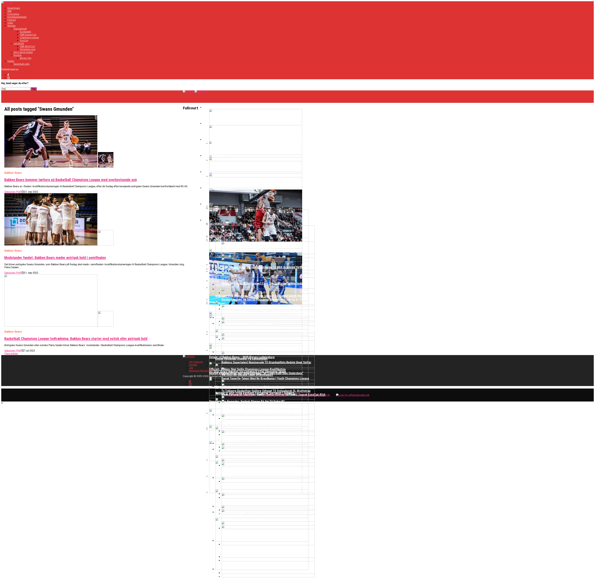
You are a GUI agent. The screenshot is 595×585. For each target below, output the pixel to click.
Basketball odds (21, 64)
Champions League (29, 37)
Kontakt (193, 364)
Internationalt (20, 28)
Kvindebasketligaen (17, 16)
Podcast (11, 19)
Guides (10, 61)
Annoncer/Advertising (201, 370)
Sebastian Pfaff (13, 191)
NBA (9, 11)
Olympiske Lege (27, 49)
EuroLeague (13, 14)
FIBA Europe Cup (28, 34)
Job (191, 367)
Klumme (18, 55)
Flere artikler (11, 353)
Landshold (19, 43)
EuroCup (24, 40)
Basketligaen (13, 8)
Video (10, 22)
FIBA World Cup (27, 46)
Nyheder (11, 25)
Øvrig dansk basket (23, 52)
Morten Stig (25, 58)
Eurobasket (25, 31)
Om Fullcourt (196, 361)
